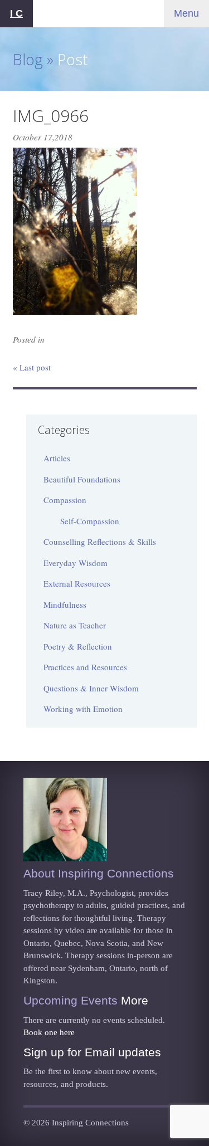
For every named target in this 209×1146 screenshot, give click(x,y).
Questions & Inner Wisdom (91, 688)
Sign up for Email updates (92, 1052)
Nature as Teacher (74, 625)
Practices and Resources (85, 666)
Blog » (33, 59)
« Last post (32, 367)
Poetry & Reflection (77, 646)
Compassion (64, 499)
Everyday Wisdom (75, 562)
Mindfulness (64, 604)
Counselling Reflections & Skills (99, 541)
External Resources (76, 583)
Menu (186, 13)
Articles (56, 458)
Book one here (49, 1032)
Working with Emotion (83, 708)
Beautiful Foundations (81, 479)
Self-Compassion (89, 520)
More (134, 1000)
